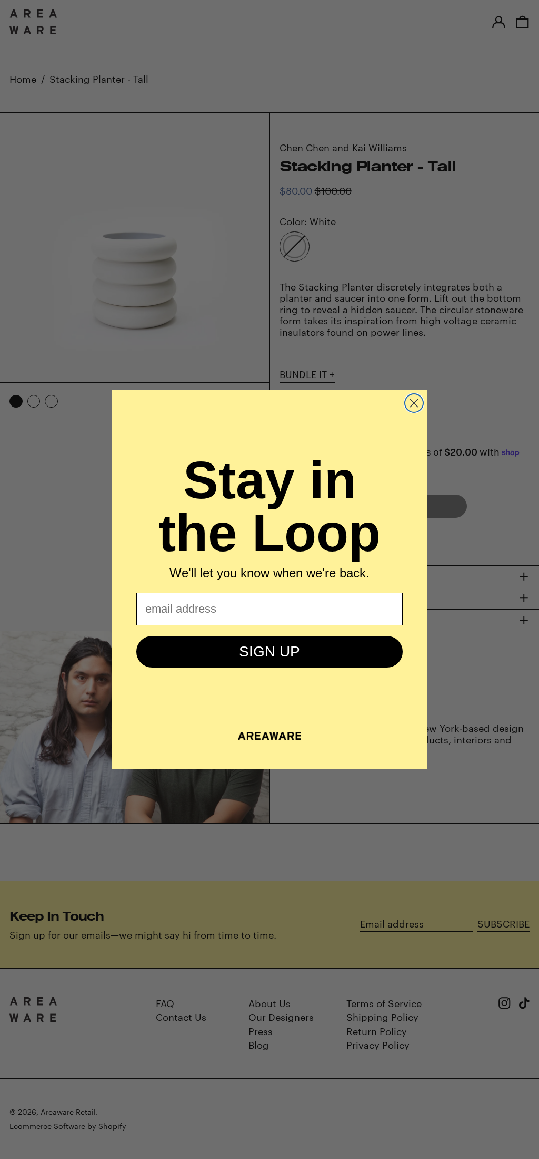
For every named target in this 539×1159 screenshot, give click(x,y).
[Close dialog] (414, 403)
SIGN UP (269, 651)
